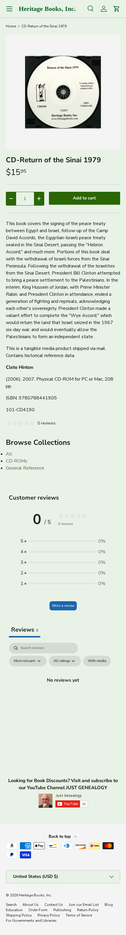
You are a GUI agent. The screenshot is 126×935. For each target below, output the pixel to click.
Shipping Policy (19, 915)
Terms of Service (79, 915)
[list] (63, 92)
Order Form (37, 910)
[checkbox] (97, 661)
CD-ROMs (16, 461)
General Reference (25, 468)
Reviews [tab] (24, 630)
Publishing (62, 910)
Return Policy (87, 910)
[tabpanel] (63, 693)
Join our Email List (84, 904)
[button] (63, 541)
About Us (31, 904)
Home (11, 26)
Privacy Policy (49, 915)
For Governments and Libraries (31, 920)
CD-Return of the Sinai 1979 (44, 26)
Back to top (60, 836)
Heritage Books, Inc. (35, 895)
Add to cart (84, 198)
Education (14, 910)
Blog (109, 904)
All (9, 454)
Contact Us (54, 904)
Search (11, 904)
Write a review (63, 605)
